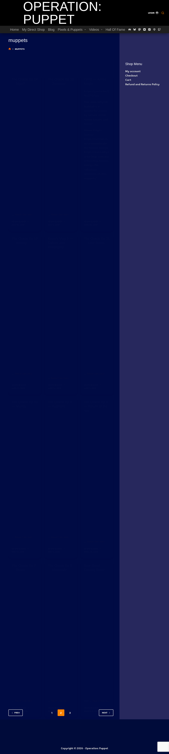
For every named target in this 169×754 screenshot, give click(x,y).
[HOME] (9, 49)
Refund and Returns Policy (142, 84)
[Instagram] (149, 29)
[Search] (163, 13)
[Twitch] (159, 29)
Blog (51, 29)
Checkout (131, 75)
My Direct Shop (33, 29)
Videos (94, 29)
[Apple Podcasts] (154, 29)
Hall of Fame (115, 29)
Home (14, 29)
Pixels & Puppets (70, 29)
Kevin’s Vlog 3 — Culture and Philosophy (60, 243)
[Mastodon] (139, 29)
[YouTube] (144, 29)
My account (133, 71)
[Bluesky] (134, 29)
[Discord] (129, 29)
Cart (128, 79)
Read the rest (23, 214)
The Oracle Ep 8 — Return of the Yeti (96, 406)
